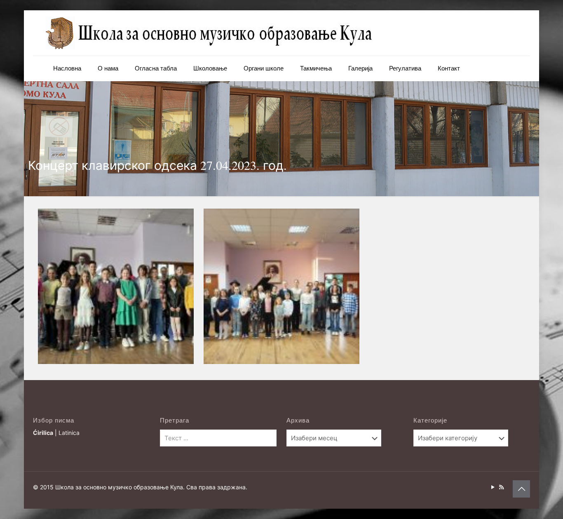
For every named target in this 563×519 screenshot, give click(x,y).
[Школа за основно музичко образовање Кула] (210, 33)
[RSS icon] (501, 487)
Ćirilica (43, 432)
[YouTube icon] (493, 487)
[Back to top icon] (521, 489)
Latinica (69, 432)
